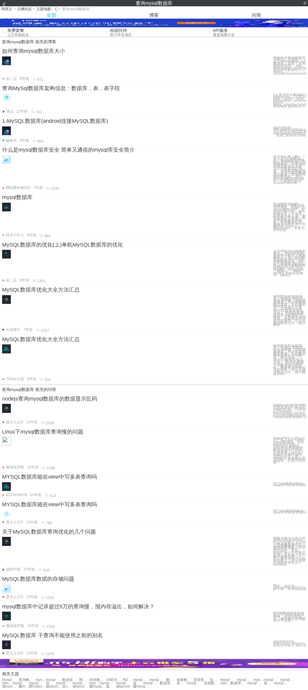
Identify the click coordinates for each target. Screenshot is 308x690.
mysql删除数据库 (20, 683)
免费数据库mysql (182, 683)
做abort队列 (54, 686)
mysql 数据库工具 (225, 683)
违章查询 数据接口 (201, 680)
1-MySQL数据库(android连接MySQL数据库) (55, 121)
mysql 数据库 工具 (255, 683)
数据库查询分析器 (171, 680)
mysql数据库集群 (7, 683)
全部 (51, 15)
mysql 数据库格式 (151, 683)
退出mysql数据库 (138, 683)
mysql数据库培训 (37, 683)
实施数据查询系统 (215, 680)
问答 (256, 15)
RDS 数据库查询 (128, 680)
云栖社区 (24, 9)
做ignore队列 (80, 686)
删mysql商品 (24, 686)
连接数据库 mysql (212, 683)
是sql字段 (67, 686)
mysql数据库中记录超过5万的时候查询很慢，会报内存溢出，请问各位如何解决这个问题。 (289, 617)
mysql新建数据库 (228, 680)
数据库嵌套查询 (70, 680)
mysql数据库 (17, 197)
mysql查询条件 (40, 680)
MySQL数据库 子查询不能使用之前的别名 (52, 635)
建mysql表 (97, 686)
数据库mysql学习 (168, 683)
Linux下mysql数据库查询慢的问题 (42, 432)
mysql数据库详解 (124, 683)
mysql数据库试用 (282, 683)
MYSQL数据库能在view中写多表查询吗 (49, 477)
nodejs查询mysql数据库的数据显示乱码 (49, 399)
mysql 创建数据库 (245, 680)
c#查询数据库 (114, 680)
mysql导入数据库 (288, 680)
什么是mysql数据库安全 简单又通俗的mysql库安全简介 (68, 150)
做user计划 (10, 686)
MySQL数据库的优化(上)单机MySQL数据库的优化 (62, 245)
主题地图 (43, 9)
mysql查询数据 (10, 680)
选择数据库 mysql (51, 683)
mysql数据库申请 (108, 683)
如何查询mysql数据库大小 (33, 51)
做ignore (123, 686)
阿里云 (7, 9)
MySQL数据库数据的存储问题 (38, 579)
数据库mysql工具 (238, 683)
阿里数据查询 (97, 680)
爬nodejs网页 (37, 686)
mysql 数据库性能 (64, 683)
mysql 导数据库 (94, 683)
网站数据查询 (84, 680)
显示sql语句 (111, 686)
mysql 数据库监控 (272, 680)
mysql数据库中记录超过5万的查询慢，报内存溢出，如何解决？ (78, 607)
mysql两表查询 (54, 680)
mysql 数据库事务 (80, 683)
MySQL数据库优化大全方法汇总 (41, 290)
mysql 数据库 (157, 680)
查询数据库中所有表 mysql (27, 680)
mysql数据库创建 (259, 680)
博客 (154, 15)
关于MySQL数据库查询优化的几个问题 (49, 532)
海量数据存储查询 (185, 680)
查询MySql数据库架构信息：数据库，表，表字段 (61, 88)
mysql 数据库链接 (195, 683)
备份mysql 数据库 (269, 683)
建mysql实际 (141, 686)
